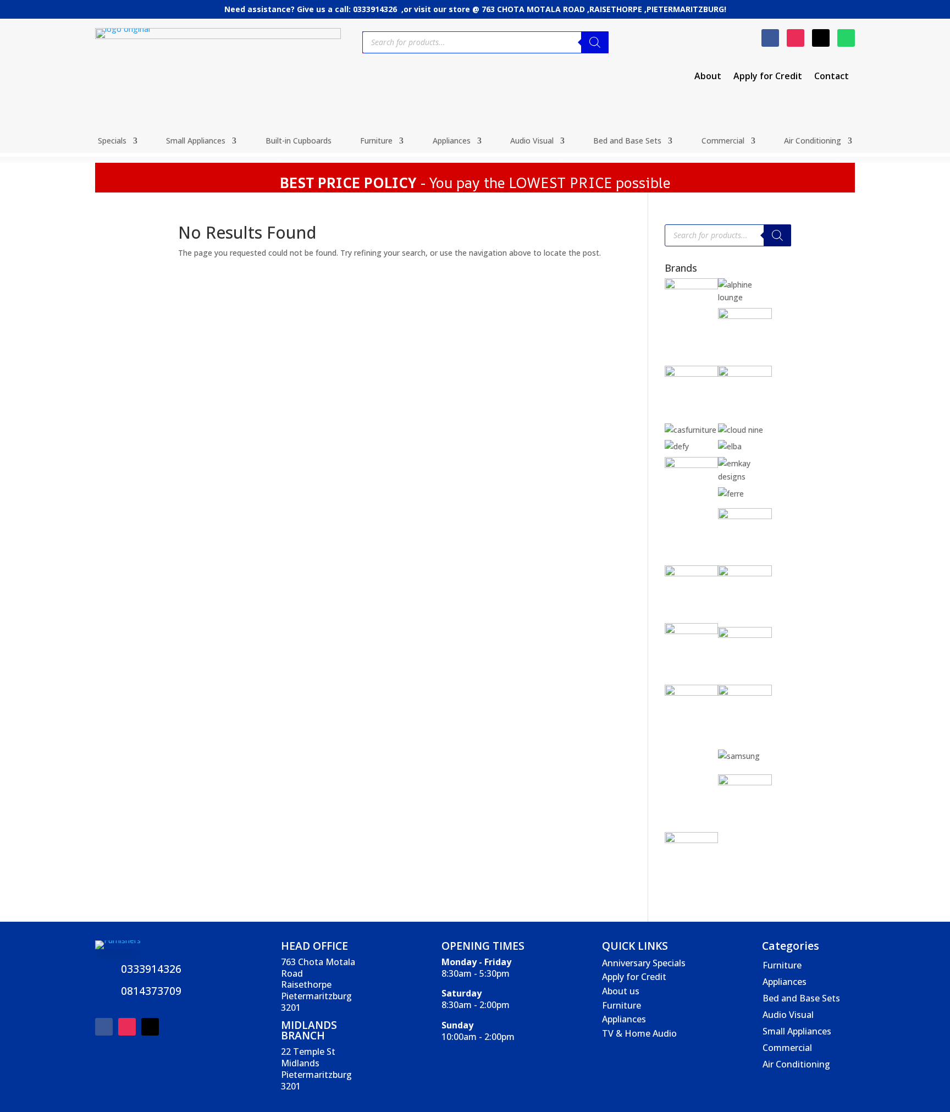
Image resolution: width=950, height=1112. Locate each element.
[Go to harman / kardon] (692, 573)
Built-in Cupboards (299, 141)
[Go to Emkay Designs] (745, 476)
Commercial (723, 141)
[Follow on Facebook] (770, 38)
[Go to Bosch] (692, 373)
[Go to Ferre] (731, 493)
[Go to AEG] (692, 286)
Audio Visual (532, 141)
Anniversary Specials (644, 963)
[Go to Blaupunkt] (745, 316)
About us (620, 991)
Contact (831, 77)
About (707, 77)
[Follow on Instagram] (795, 38)
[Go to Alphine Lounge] (745, 297)
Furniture (376, 141)
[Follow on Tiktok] (821, 38)
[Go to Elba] (730, 446)
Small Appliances (195, 141)
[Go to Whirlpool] (692, 840)
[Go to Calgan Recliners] (745, 373)
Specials (112, 141)
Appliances (452, 141)
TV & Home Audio (639, 1033)
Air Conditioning (812, 141)
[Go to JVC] (692, 631)
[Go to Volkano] (745, 782)
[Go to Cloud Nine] (740, 430)
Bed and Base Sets (627, 141)
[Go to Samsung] (739, 756)
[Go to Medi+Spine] (692, 692)
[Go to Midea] (745, 692)
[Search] (595, 42)
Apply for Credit (767, 77)
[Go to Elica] (692, 465)
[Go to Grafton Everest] (745, 516)
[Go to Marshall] (745, 635)
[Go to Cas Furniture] (690, 430)
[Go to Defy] (677, 446)
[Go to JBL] (745, 573)
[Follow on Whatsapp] (846, 38)
